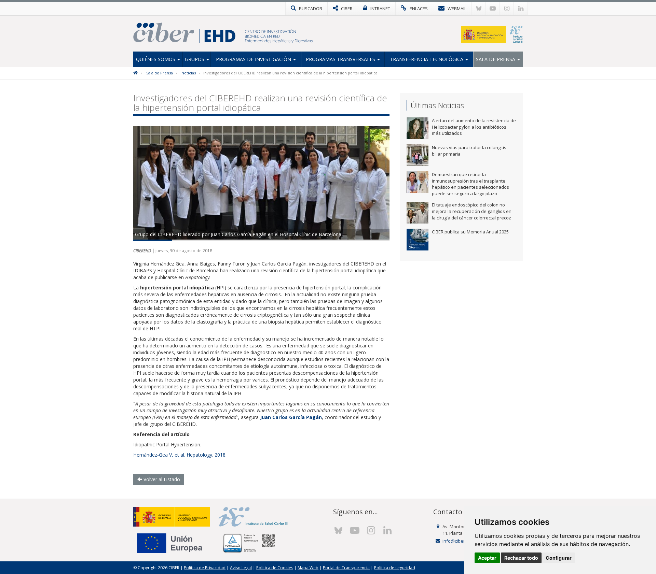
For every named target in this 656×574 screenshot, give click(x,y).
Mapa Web (308, 568)
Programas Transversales (341, 59)
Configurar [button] (559, 558)
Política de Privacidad (205, 568)
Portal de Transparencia (346, 568)
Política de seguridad (394, 568)
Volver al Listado (161, 479)
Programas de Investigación (254, 59)
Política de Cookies (274, 568)
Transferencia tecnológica (427, 59)
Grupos (195, 59)
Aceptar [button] (487, 558)
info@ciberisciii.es (461, 541)
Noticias (188, 72)
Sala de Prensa (496, 59)
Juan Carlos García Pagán (291, 417)
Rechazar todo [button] (521, 558)
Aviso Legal (241, 568)
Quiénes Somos (156, 59)
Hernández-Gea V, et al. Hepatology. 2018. (180, 454)
